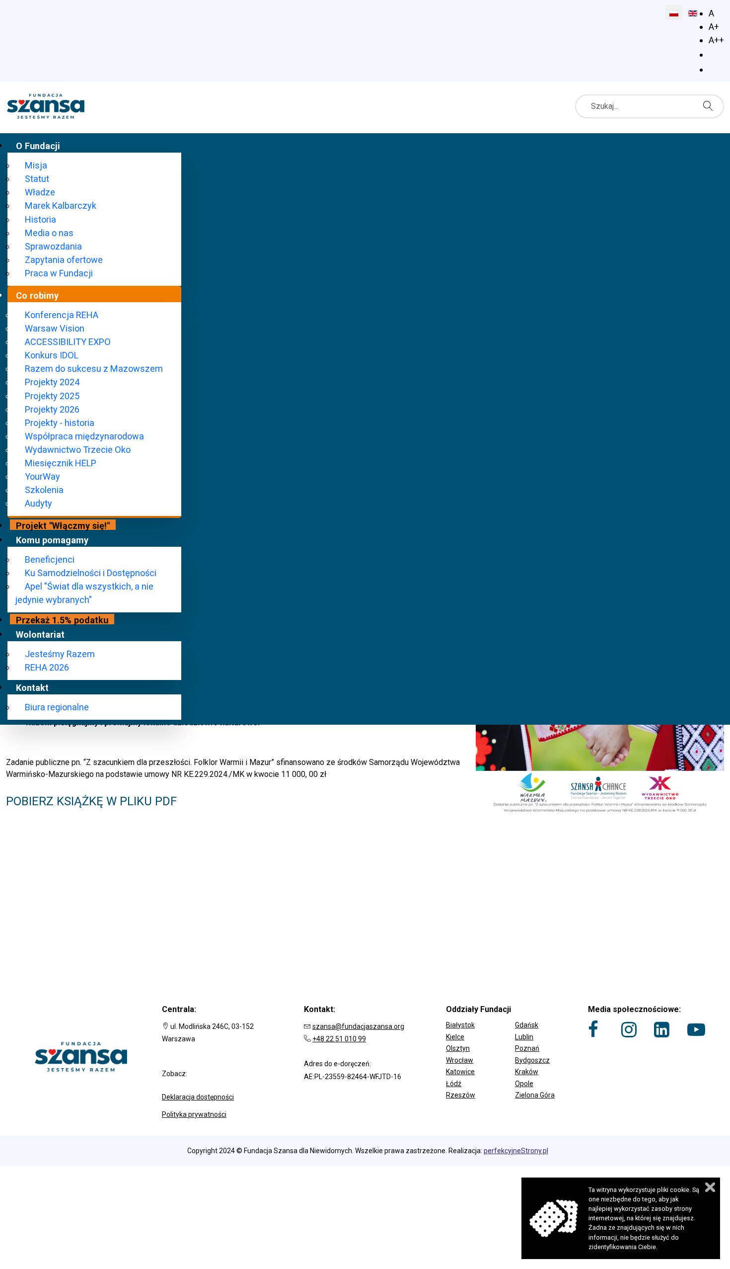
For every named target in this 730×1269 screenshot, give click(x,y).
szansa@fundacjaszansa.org (358, 1026)
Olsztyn (458, 1048)
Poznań (527, 1048)
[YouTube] (696, 1029)
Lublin (524, 1037)
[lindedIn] (661, 1029)
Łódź (453, 1084)
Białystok (460, 1025)
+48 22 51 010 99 (339, 1039)
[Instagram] (629, 1029)
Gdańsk (526, 1025)
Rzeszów (460, 1095)
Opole (524, 1084)
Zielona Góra (535, 1095)
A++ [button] (716, 40)
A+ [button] (714, 26)
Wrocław (459, 1060)
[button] (507, 1017)
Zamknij (710, 1187)
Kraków (526, 1072)
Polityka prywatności (194, 1114)
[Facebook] (593, 1029)
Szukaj (710, 105)
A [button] (711, 13)
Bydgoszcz (532, 1060)
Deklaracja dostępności (198, 1097)
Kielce (455, 1037)
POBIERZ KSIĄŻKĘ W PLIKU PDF (91, 801)
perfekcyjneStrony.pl (516, 1151)
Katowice (460, 1072)
